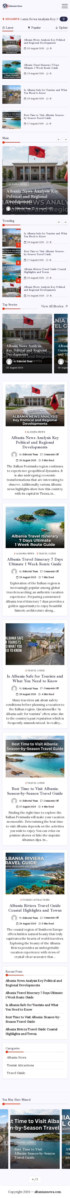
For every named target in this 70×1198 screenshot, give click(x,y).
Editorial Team (24, 208)
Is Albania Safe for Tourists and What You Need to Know (45, 92)
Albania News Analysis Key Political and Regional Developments (44, 41)
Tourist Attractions (20, 1065)
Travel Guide (16, 1073)
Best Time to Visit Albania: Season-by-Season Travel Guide (44, 117)
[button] (64, 19)
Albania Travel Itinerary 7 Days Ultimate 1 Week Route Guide (41, 66)
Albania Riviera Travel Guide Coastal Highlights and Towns (45, 271)
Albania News (16, 1057)
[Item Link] (11, 44)
